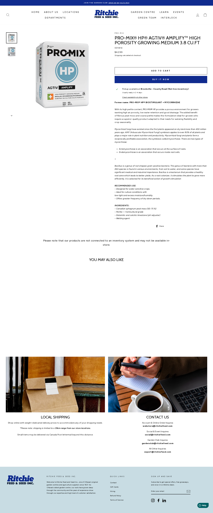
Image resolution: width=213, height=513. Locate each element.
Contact (113, 483)
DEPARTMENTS (55, 17)
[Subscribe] (188, 491)
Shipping (118, 55)
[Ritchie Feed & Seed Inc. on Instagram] (153, 500)
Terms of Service (117, 500)
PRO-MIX (119, 33)
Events (178, 12)
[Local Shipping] (55, 384)
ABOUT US (51, 12)
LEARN (164, 12)
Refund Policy (115, 496)
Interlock (169, 17)
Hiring (112, 491)
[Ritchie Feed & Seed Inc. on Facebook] (158, 500)
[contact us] (157, 384)
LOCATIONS (71, 12)
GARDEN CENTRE (143, 12)
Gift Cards (114, 487)
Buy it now (161, 79)
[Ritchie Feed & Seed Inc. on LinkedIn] (164, 500)
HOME (35, 12)
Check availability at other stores (135, 97)
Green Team (147, 17)
